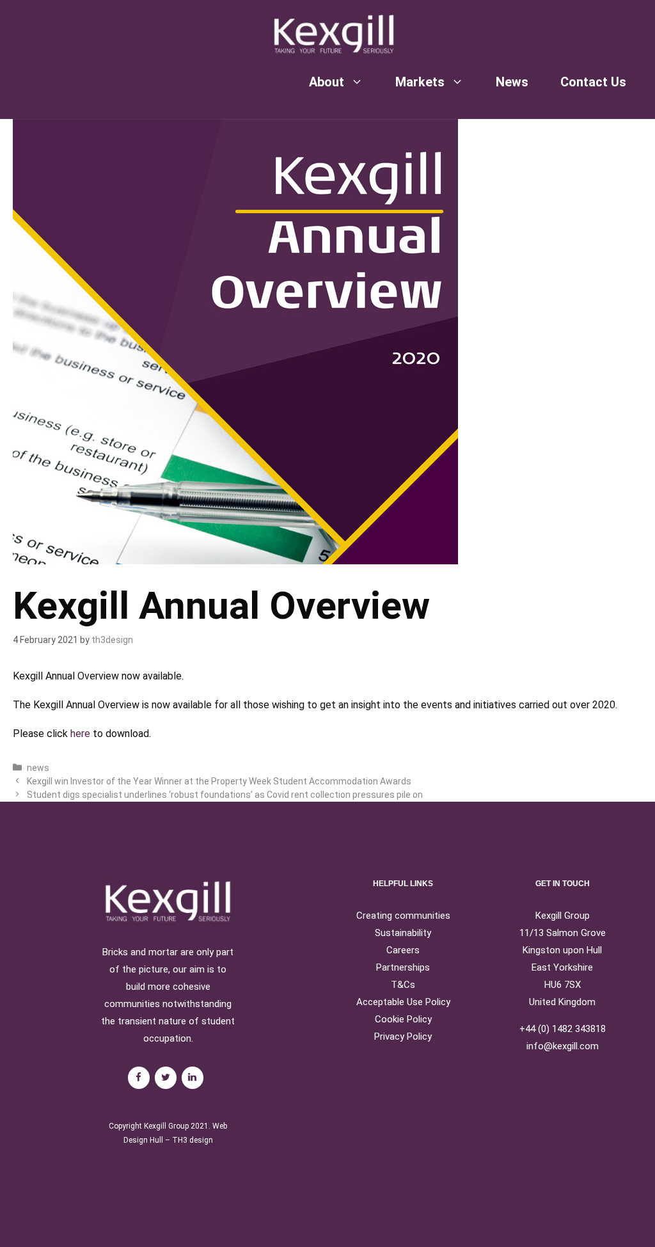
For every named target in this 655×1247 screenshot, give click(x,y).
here (80, 733)
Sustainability (403, 933)
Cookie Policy (403, 1019)
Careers (403, 950)
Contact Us (593, 82)
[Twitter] (166, 1078)
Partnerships (403, 967)
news (38, 768)
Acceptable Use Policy (403, 1002)
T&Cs (403, 984)
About (326, 82)
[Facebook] (139, 1078)
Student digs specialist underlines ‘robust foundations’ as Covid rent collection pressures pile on (225, 795)
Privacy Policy (403, 1036)
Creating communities (403, 915)
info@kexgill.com (562, 1046)
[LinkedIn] (192, 1078)
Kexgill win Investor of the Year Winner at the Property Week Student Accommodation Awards (219, 781)
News (512, 82)
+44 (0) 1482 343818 (562, 1029)
